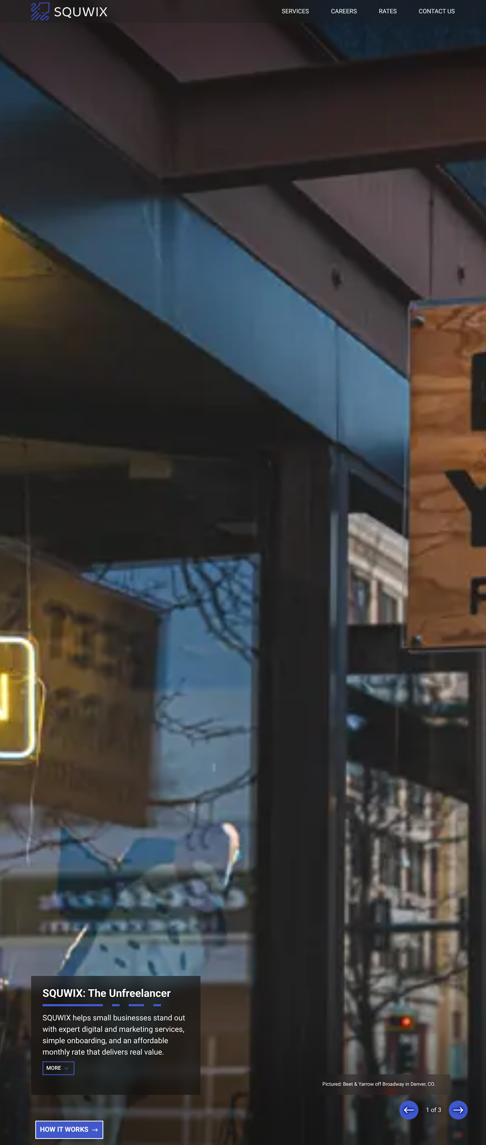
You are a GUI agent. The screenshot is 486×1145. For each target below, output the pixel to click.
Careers (344, 11)
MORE (54, 1068)
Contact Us (437, 11)
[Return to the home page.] (69, 11)
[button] (408, 1110)
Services (295, 11)
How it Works (64, 1130)
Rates (388, 11)
